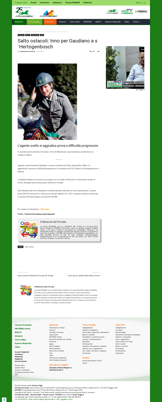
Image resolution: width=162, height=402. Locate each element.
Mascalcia (86, 341)
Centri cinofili (120, 344)
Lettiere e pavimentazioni (91, 339)
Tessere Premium (23, 325)
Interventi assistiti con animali (60, 339)
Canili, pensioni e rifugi (124, 341)
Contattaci (19, 354)
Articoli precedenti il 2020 (92, 361)
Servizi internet (21, 361)
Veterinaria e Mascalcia (57, 358)
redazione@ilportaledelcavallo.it (44, 399)
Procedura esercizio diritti (24, 372)
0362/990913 (22, 399)
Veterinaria (86, 353)
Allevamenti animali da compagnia (128, 334)
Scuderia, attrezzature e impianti (94, 346)
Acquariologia (120, 332)
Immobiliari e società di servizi (93, 337)
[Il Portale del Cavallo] (24, 12)
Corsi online (20, 339)
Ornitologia (120, 348)
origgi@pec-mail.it (66, 399)
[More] (52, 56)
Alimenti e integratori (90, 330)
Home (20, 32)
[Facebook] (20, 56)
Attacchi (52, 330)
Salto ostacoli (35, 35)
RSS (16, 374)
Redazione (19, 357)
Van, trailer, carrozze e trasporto (94, 351)
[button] (141, 3)
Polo (51, 353)
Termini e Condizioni (22, 370)
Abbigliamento (87, 328)
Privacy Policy (20, 365)
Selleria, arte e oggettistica (92, 348)
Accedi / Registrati (22, 352)
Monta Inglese (54, 346)
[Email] (41, 56)
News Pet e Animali (56, 351)
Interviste (52, 341)
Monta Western (55, 348)
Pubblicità (19, 359)
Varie (42, 35)
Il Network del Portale (27, 51)
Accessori (119, 330)
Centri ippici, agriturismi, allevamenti (95, 332)
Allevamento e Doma (57, 328)
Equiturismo (53, 334)
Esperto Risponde (23, 343)
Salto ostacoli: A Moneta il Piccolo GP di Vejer (35, 276)
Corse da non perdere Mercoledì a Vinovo (84, 276)
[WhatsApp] (36, 56)
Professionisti (87, 344)
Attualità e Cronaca (56, 332)
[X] (25, 56)
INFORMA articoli (55, 337)
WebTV (18, 332)
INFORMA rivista (22, 328)
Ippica (51, 344)
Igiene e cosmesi (88, 334)
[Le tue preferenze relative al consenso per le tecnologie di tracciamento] (4, 399)
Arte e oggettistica (122, 339)
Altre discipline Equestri (58, 360)
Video (17, 347)
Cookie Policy (20, 368)
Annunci (19, 336)
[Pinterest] (31, 56)
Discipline (27, 32)
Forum (84, 363)
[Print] (47, 56)
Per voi (28, 35)
